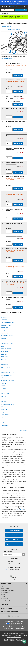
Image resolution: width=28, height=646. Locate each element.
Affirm (3, 594)
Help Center (4, 599)
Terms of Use (9, 621)
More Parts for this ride (14, 29)
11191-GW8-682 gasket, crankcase (15, 80)
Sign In (3, 586)
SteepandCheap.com (14, 637)
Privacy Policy (19, 621)
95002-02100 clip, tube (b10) (14, 223)
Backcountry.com (6, 635)
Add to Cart (18, 75)
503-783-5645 (20, 510)
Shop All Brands (8, 629)
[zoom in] (19, 35)
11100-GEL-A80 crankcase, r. (14, 63)
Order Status (5, 588)
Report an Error (23, 430)
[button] (14, 544)
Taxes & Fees (20, 625)
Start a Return (5, 592)
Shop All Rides (20, 629)
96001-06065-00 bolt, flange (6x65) (16, 281)
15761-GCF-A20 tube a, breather (15, 108)
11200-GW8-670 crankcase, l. (14, 96)
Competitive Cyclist (21, 635)
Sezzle (3, 596)
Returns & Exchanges (7, 590)
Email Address (7, 552)
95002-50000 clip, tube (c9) (14, 236)
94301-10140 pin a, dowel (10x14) (15, 176)
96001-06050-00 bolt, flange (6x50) (16, 248)
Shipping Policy (8, 625)
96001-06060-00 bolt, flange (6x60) (16, 265)
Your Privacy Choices (15, 623)
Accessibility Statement (10, 627)
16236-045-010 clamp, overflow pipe (16, 121)
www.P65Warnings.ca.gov (8, 58)
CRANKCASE (5, 13)
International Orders (7, 601)
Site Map (22, 627)
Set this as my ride (6, 26)
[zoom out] (24, 35)
